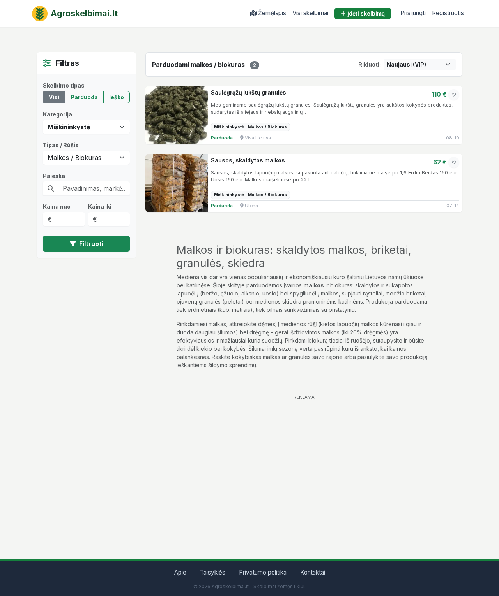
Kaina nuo (57, 206)
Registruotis (448, 13)
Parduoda (84, 97)
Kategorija (57, 114)
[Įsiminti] (453, 94)
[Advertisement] (304, 458)
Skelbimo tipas (64, 85)
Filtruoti (90, 244)
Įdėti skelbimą (366, 13)
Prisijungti (413, 13)
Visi (54, 97)
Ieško (116, 97)
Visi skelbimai (310, 13)
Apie (180, 572)
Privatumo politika (263, 572)
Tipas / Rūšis (61, 145)
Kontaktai (312, 572)
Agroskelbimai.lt (84, 13)
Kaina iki (99, 206)
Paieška (54, 175)
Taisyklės (212, 572)
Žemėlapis (272, 13)
